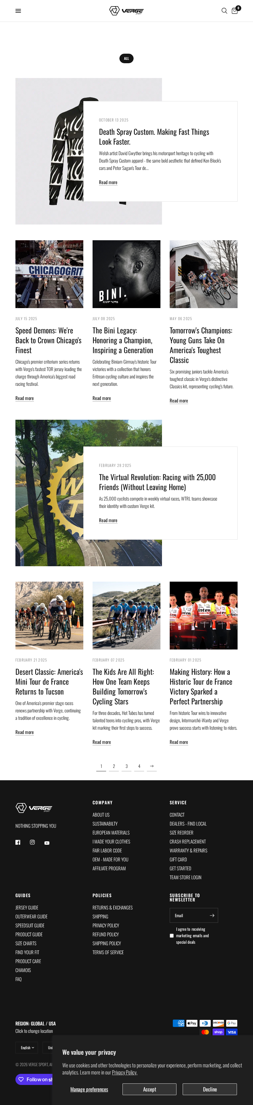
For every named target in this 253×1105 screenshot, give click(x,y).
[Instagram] (37, 842)
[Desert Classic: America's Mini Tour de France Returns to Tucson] (49, 615)
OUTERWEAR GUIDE (31, 916)
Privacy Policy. (124, 1072)
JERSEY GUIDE (26, 907)
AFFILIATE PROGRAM (109, 868)
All (126, 58)
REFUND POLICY (106, 934)
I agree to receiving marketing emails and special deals (192, 935)
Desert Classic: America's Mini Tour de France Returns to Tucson (49, 681)
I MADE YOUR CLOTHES (111, 841)
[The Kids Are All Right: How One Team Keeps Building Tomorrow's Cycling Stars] (126, 615)
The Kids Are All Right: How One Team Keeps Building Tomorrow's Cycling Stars (123, 686)
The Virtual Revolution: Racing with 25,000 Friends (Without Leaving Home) (157, 481)
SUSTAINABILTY (105, 823)
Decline (210, 1089)
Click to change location (35, 1027)
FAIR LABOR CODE (107, 850)
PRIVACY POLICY (106, 925)
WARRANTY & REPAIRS (188, 850)
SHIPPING (100, 916)
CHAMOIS (23, 970)
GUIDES (23, 895)
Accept (149, 1089)
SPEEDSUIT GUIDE (29, 925)
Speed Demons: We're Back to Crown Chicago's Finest (48, 339)
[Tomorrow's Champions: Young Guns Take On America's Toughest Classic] (204, 274)
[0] (234, 11)
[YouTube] (51, 843)
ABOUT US (101, 814)
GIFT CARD (178, 859)
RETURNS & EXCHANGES (113, 907)
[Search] (224, 11)
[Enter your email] (212, 915)
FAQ (18, 978)
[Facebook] (22, 842)
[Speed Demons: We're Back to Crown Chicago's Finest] (49, 274)
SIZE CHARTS (25, 943)
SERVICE (178, 802)
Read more (108, 182)
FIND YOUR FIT (27, 952)
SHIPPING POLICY (107, 943)
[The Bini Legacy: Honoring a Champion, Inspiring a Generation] (126, 274)
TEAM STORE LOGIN (185, 877)
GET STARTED (180, 868)
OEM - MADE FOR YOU (110, 859)
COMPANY (103, 802)
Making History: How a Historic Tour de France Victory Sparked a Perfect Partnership (201, 686)
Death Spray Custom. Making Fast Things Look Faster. (154, 136)
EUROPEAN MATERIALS (111, 832)
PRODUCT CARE (28, 961)
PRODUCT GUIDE (29, 934)
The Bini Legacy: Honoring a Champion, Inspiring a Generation (123, 339)
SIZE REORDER (181, 832)
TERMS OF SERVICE (108, 952)
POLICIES (102, 895)
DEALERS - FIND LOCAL (188, 823)
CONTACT (177, 814)
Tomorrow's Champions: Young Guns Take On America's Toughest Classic (201, 344)
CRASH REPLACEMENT (188, 841)
